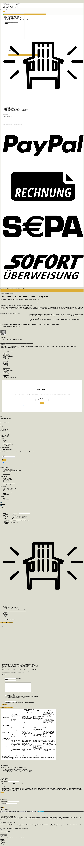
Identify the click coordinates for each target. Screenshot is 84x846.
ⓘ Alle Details (3, 834)
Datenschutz (5, 516)
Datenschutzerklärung (69, 788)
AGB (4, 515)
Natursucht (11, 293)
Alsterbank (5, 354)
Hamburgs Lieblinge (7, 484)
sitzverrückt (5, 373)
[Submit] (13, 514)
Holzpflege (5, 362)
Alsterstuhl (5, 355)
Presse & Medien (6, 445)
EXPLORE (5, 361)
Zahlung (4, 493)
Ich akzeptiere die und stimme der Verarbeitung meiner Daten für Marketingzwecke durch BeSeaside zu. (31, 462)
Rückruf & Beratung (7, 489)
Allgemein (7, 293)
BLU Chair (5, 358)
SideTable (5, 371)
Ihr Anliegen (7, 681)
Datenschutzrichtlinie (16, 462)
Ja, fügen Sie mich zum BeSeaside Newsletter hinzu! (13, 786)
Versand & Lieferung (7, 491)
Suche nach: (8, 116)
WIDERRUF (5, 114)
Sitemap (4, 513)
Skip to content (3, 1)
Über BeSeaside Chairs (8, 444)
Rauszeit (5, 369)
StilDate (4, 376)
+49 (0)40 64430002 (16, 669)
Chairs (4, 15)
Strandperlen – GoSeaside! (8, 377)
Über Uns (5, 440)
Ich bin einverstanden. (11, 695)
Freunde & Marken (7, 478)
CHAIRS (7, 20)
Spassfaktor (5, 375)
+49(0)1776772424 (34, 669)
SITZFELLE (7, 23)
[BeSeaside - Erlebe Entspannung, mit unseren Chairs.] (5, 9)
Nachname (18, 678)
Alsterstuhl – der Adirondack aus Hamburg (12, 470)
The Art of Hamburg (7, 481)
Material (5, 364)
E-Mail (42, 398)
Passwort (2, 803)
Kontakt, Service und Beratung (9, 488)
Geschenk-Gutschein (7, 490)
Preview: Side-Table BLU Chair (11, 22)
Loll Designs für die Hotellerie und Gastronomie (15, 110)
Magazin (5, 111)
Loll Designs (5, 363)
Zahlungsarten (6, 494)
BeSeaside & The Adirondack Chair (10, 471)
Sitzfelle (5, 24)
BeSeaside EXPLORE (7, 356)
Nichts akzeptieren (14, 837)
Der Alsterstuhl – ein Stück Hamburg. (13, 17)
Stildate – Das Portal (7, 479)
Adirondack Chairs (3, 293)
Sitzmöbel (5, 372)
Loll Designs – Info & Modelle (11, 107)
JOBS (4, 441)
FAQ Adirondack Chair (8, 469)
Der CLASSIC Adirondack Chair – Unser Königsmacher (17, 19)
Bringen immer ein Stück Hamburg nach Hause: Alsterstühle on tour (15, 341)
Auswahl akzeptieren (5, 837)
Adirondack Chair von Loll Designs (12, 108)
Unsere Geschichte (7, 443)
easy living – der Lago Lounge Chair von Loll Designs (16, 109)
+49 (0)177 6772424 (14, 4)
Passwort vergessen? (4, 809)
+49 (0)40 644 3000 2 (15, 3)
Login (4, 498)
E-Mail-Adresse (4, 781)
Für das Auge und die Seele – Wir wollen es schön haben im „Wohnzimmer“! (16, 343)
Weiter (2, 792)
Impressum (5, 514)
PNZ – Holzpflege (7, 480)
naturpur (5, 365)
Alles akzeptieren (22, 837)
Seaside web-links (7, 370)
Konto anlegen (6, 499)
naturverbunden (6, 368)
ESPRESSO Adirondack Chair (11, 18)
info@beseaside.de (4, 436)
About (4, 112)
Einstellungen (41, 811)
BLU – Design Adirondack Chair (12, 16)
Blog (4, 357)
